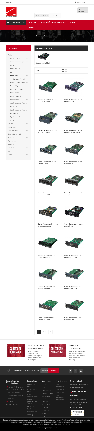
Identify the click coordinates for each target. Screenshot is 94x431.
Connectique (12, 127)
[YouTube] (81, 371)
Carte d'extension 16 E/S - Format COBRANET (47, 131)
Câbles (10, 124)
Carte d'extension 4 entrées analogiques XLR (48, 194)
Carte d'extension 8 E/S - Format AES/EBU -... (47, 287)
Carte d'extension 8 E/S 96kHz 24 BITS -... (46, 256)
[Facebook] (70, 371)
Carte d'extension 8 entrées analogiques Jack (48, 225)
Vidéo (10, 155)
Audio (10, 55)
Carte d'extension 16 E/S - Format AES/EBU (47, 100)
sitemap (30, 415)
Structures (11, 148)
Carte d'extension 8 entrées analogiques (74, 225)
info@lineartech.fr (12, 404)
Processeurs (14, 93)
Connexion (81, 2)
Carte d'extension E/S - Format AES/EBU (46, 319)
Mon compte (61, 381)
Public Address (15, 96)
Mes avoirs (60, 390)
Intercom (11, 144)
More (31, 27)
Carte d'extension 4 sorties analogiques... (74, 194)
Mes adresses (61, 393)
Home (38, 36)
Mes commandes (60, 386)
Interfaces (14, 76)
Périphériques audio (17, 86)
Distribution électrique (15, 134)
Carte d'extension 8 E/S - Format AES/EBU (73, 256)
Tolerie (10, 151)
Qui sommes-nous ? (32, 390)
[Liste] (66, 70)
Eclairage (11, 137)
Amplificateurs (15, 58)
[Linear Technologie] (11, 12)
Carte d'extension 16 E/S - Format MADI (47, 163)
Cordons (13, 65)
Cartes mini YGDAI (19, 79)
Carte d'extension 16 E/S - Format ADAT (73, 100)
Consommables (13, 131)
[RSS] (75, 371)
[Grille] (63, 70)
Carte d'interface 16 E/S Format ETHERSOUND (73, 131)
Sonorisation (14, 100)
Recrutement (32, 412)
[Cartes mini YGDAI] (44, 56)
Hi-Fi (11, 72)
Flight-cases (12, 141)
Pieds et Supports (16, 89)
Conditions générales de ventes (32, 402)
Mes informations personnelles (60, 398)
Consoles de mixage (17, 62)
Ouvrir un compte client (32, 396)
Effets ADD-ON (15, 69)
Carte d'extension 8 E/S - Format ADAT (73, 319)
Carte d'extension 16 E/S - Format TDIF (73, 163)
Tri (38, 70)
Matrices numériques (17, 82)
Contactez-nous (31, 385)
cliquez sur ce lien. (64, 424)
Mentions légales (30, 408)
